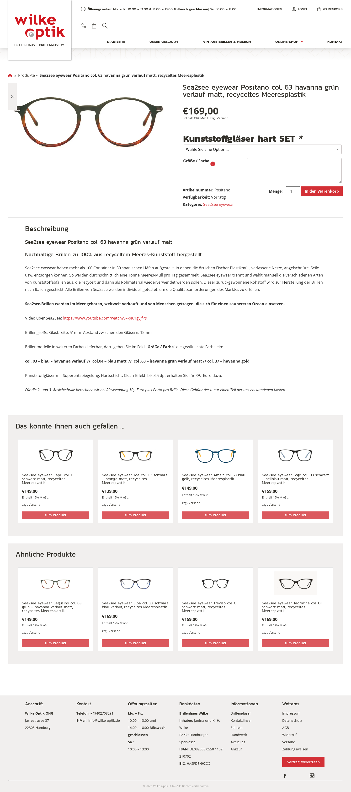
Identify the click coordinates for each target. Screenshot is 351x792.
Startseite (116, 41)
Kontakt (335, 41)
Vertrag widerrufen (303, 762)
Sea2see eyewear (218, 204)
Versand (223, 118)
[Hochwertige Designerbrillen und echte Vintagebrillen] (39, 30)
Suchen (105, 25)
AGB (285, 727)
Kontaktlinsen (242, 720)
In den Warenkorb (322, 191)
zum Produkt (55, 515)
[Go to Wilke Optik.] (10, 75)
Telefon (84, 25)
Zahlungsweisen (295, 749)
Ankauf (236, 749)
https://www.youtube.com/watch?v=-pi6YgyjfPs (105, 318)
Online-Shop (286, 41)
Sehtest (237, 727)
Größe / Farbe (196, 160)
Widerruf (289, 734)
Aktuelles (238, 742)
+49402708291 (101, 713)
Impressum (291, 713)
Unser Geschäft (164, 41)
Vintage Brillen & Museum (227, 41)
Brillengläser (241, 713)
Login (302, 9)
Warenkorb (333, 9)
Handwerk (239, 734)
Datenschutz (292, 720)
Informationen (269, 9)
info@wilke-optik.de (104, 720)
